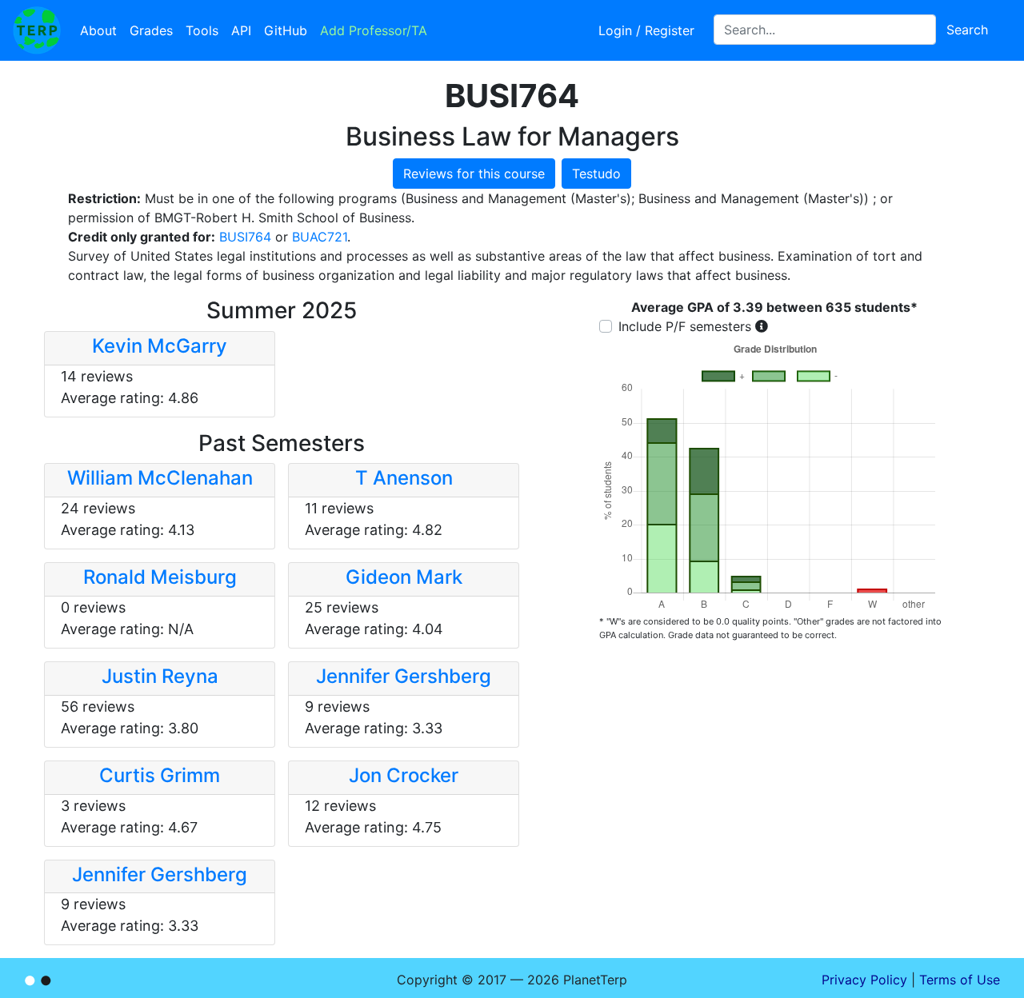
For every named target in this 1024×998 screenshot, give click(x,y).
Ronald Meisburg (160, 577)
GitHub (285, 30)
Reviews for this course (474, 174)
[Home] (37, 30)
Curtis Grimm (159, 775)
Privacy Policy (864, 980)
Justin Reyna (160, 676)
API (241, 30)
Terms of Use (959, 980)
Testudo (596, 174)
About (98, 30)
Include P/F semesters (684, 326)
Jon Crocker (403, 775)
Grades (151, 30)
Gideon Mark (404, 577)
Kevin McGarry (159, 345)
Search (967, 30)
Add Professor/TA (373, 30)
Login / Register (646, 30)
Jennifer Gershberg (403, 676)
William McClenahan (160, 477)
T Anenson (404, 477)
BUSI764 (245, 237)
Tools (202, 30)
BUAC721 (319, 237)
